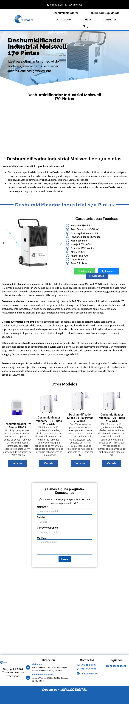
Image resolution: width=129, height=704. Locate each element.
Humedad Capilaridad (105, 13)
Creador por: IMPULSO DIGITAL (64, 690)
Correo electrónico (47, 528)
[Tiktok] (124, 666)
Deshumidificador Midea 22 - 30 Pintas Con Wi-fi (49, 421)
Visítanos (37, 664)
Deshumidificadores (66, 13)
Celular (41, 517)
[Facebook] (111, 666)
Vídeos (87, 19)
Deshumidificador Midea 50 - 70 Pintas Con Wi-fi (112, 418)
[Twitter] (114, 666)
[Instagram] (107, 666)
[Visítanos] (28, 667)
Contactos (110, 19)
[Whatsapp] (121, 666)
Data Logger (64, 19)
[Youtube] (118, 666)
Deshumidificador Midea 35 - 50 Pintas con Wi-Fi (80, 418)
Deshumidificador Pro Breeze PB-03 (17, 425)
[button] (66, 13)
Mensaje (42, 538)
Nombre (42, 507)
